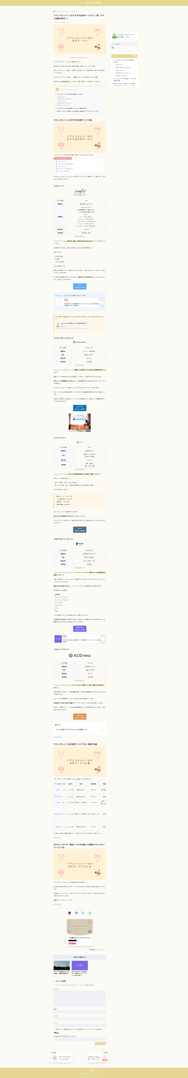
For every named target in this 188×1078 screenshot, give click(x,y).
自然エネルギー (131, 35)
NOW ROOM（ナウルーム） (65, 103)
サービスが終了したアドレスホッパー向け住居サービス (71, 729)
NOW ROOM (61, 169)
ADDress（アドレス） (63, 105)
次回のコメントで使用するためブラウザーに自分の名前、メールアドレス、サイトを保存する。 (79, 1029)
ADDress (60, 171)
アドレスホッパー (101, 949)
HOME (95, 1070)
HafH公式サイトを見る (80, 286)
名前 (56, 1009)
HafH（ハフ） (61, 97)
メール (56, 1016)
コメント (57, 989)
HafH (59, 161)
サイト (55, 1023)
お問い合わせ (103, 1073)
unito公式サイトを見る (80, 530)
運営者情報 (84, 1073)
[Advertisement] (124, 19)
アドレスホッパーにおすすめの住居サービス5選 (69, 94)
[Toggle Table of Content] (76, 89)
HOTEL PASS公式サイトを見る (80, 408)
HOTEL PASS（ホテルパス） (65, 99)
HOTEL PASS (61, 164)
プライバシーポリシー (93, 1073)
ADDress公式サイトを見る (80, 716)
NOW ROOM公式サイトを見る (80, 629)
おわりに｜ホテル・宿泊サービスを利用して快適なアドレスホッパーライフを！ (78, 111)
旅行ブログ (71, 317)
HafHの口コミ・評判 (61, 295)
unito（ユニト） (62, 101)
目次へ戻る (58, 737)
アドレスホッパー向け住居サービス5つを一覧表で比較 (71, 108)
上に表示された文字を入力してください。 (65, 1036)
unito (59, 166)
